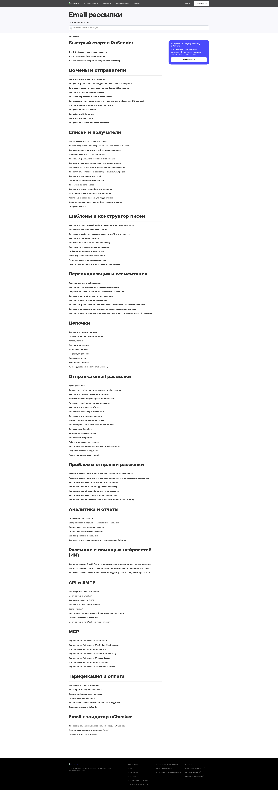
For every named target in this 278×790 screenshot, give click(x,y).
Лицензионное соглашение (167, 764)
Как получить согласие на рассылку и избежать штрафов (97, 172)
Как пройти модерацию (80, 438)
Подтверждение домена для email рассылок (91, 105)
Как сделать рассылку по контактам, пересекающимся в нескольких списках (107, 305)
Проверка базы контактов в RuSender (87, 154)
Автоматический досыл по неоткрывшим (89, 403)
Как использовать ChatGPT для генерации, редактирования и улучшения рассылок (110, 564)
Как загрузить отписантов (81, 185)
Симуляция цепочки (79, 345)
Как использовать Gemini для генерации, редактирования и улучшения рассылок (109, 573)
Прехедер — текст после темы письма (88, 256)
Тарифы (136, 4)
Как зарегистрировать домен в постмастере (90, 97)
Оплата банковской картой (82, 698)
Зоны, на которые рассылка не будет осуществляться (95, 202)
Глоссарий (132, 776)
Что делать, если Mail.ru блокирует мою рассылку (93, 482)
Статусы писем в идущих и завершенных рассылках (94, 523)
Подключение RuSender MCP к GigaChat (88, 662)
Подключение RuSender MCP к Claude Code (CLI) (92, 654)
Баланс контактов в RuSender (83, 707)
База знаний (74, 36)
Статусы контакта (77, 207)
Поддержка (122, 3)
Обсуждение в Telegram (193, 768)
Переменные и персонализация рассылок (89, 247)
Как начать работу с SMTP (81, 600)
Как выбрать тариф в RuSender (84, 685)
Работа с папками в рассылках (83, 442)
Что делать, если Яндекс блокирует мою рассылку (94, 491)
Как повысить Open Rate (80, 429)
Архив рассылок (77, 386)
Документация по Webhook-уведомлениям (90, 622)
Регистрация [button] (201, 4)
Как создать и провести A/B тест (85, 407)
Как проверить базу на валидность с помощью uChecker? (97, 726)
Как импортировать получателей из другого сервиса (95, 150)
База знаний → (189, 59)
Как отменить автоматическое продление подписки (94, 703)
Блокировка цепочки (79, 363)
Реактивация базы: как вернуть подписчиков (91, 198)
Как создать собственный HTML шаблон (88, 230)
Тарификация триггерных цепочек (86, 336)
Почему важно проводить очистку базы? (89, 730)
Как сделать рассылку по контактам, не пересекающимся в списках (102, 309)
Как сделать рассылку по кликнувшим (88, 300)
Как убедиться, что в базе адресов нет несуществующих (97, 167)
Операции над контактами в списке (86, 181)
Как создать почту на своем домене (86, 92)
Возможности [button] (90, 4)
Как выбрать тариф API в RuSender (85, 690)
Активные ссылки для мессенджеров (87, 260)
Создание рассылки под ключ (83, 451)
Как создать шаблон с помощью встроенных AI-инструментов (99, 234)
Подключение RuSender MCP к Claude (87, 649)
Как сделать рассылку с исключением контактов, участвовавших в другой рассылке (110, 313)
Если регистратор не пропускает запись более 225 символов (99, 88)
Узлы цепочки (76, 341)
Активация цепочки (78, 349)
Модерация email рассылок (82, 433)
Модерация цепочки (79, 354)
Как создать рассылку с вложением (86, 412)
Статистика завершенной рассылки (86, 527)
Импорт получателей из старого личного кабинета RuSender (99, 146)
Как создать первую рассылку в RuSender (89, 394)
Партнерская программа (138, 780)
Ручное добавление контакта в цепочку (88, 367)
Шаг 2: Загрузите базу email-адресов (87, 56)
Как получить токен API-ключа (84, 592)
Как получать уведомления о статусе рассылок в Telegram (98, 540)
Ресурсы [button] (105, 4)
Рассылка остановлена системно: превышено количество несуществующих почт (109, 478)
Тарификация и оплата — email (84, 455)
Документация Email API (81, 596)
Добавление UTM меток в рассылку (86, 251)
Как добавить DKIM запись (81, 114)
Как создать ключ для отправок (84, 605)
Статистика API (76, 609)
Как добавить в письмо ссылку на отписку (89, 243)
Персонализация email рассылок (85, 283)
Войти (187, 3)
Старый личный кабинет (193, 776)
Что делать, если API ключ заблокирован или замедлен (96, 613)
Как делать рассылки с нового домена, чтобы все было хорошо (100, 84)
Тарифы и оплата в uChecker (83, 735)
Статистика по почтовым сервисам (86, 531)
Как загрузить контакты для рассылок (88, 141)
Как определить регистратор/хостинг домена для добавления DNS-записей (106, 101)
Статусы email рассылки (81, 518)
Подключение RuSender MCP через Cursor (89, 658)
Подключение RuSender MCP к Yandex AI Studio (92, 667)
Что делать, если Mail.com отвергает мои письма (93, 495)
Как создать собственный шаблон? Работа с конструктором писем (102, 225)
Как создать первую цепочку (83, 332)
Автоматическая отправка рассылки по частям (92, 399)
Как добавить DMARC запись (82, 110)
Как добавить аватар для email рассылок (89, 123)
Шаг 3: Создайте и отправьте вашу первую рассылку (94, 61)
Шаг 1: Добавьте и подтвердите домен (88, 52)
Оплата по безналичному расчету (85, 694)
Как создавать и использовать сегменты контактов (94, 287)
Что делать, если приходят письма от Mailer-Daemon (95, 446)
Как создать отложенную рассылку (86, 416)
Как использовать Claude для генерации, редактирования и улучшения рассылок (109, 568)
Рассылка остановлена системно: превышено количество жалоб (101, 474)
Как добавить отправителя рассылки (87, 79)
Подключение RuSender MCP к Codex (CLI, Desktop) (94, 645)
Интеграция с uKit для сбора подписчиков (90, 194)
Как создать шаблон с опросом (84, 238)
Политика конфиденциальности (168, 772)
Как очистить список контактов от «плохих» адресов (95, 163)
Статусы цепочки (77, 358)
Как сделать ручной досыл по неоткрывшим (91, 296)
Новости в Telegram (192, 772)
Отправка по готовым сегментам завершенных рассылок (97, 292)
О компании (133, 764)
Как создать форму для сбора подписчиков (90, 189)
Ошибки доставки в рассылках (84, 536)
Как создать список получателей (85, 176)
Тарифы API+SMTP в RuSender (83, 618)
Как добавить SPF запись (81, 118)
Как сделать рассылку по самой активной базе (92, 159)
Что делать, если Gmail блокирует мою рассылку (93, 487)
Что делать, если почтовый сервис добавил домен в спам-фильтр (101, 500)
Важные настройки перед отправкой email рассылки (95, 390)
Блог (130, 768)
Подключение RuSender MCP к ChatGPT (88, 641)
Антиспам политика (164, 768)
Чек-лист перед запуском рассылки (86, 420)
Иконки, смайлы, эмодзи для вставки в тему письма (94, 264)
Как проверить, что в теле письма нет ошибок (91, 425)
